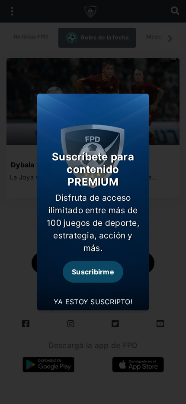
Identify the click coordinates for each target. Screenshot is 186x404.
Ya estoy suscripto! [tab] (93, 301)
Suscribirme (93, 271)
